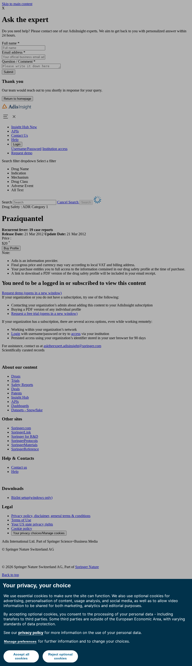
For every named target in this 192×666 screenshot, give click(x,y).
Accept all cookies (21, 656)
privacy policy (30, 632)
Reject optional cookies (60, 656)
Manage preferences (20, 641)
